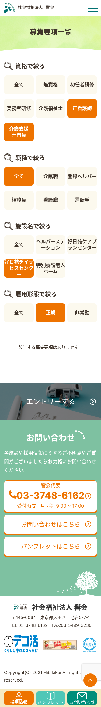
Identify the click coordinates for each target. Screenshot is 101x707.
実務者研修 (19, 108)
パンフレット (50, 702)
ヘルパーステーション (50, 245)
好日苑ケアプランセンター (82, 245)
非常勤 (82, 313)
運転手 (82, 200)
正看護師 (82, 108)
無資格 (50, 84)
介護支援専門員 (19, 132)
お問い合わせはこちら (50, 524)
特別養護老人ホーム (50, 268)
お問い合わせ (82, 702)
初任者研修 (82, 84)
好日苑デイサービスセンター (18, 268)
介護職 (50, 176)
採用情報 (18, 702)
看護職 (50, 200)
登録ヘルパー (82, 176)
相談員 (19, 200)
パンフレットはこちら (50, 546)
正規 (50, 313)
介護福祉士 (51, 108)
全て (19, 84)
